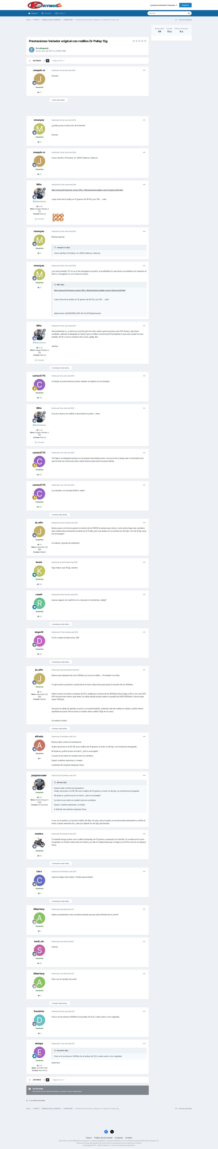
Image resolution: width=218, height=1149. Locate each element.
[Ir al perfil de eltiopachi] (31, 49)
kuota (39, 562)
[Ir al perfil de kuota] (39, 571)
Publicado (63, 70)
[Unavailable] (58, 217)
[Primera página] (29, 60)
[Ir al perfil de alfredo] (39, 745)
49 (40, 545)
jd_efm (39, 522)
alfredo (39, 736)
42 (40, 616)
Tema (88, 1138)
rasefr (39, 594)
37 (40, 92)
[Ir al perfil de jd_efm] (39, 531)
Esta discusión (177, 13)
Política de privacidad (103, 1138)
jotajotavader (39, 775)
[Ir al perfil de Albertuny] (39, 918)
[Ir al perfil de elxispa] (39, 1052)
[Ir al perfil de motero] (39, 842)
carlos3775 (39, 375)
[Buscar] (189, 13)
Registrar (185, 5)
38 (40, 963)
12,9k (40, 206)
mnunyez (39, 120)
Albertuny (39, 909)
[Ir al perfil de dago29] (39, 641)
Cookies (128, 1138)
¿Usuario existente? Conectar (163, 5)
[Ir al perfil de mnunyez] (39, 129)
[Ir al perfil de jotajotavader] (39, 784)
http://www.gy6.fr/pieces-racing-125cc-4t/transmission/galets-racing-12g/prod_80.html (87, 190)
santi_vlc (39, 941)
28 (40, 654)
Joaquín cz (39, 70)
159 (40, 398)
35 (40, 856)
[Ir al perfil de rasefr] (39, 603)
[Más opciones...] (144, 70)
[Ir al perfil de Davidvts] (39, 1020)
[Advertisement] (87, 30)
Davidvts (39, 1011)
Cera (39, 871)
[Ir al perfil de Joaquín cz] (39, 79)
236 (40, 1065)
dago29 (39, 632)
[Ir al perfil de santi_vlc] (39, 950)
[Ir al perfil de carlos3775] (39, 384)
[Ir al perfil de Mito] (39, 193)
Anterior (37, 61)
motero (39, 833)
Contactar (119, 1138)
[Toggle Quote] (55, 247)
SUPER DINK (61, 51)
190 (40, 584)
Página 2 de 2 (58, 61)
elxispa (39, 1043)
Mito (39, 184)
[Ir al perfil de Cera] (39, 880)
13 (40, 142)
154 (40, 797)
